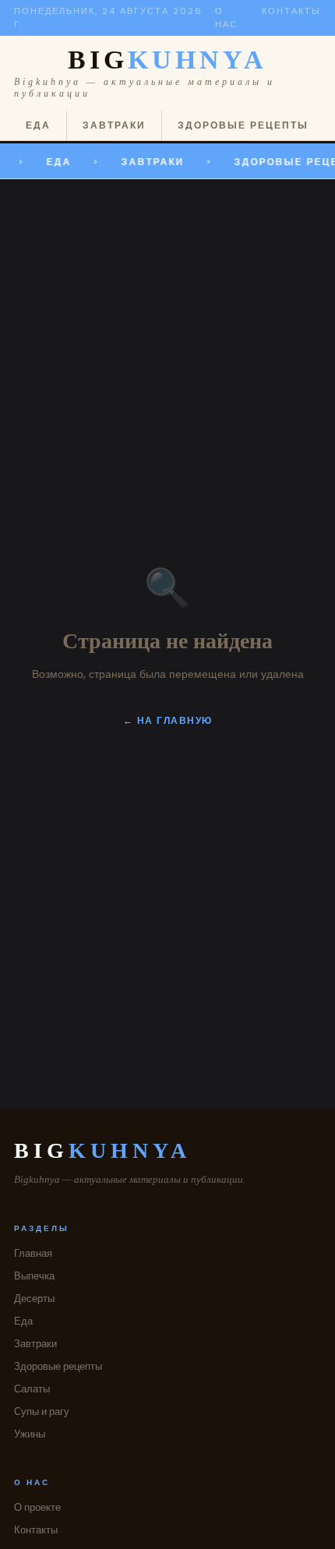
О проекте (37, 1507)
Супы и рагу (41, 1411)
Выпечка (34, 1275)
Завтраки (114, 125)
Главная (33, 1253)
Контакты (291, 11)
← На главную (168, 720)
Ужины (29, 1434)
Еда (38, 125)
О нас (226, 17)
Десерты (34, 1298)
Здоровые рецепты (243, 125)
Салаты (32, 1388)
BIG (167, 59)
